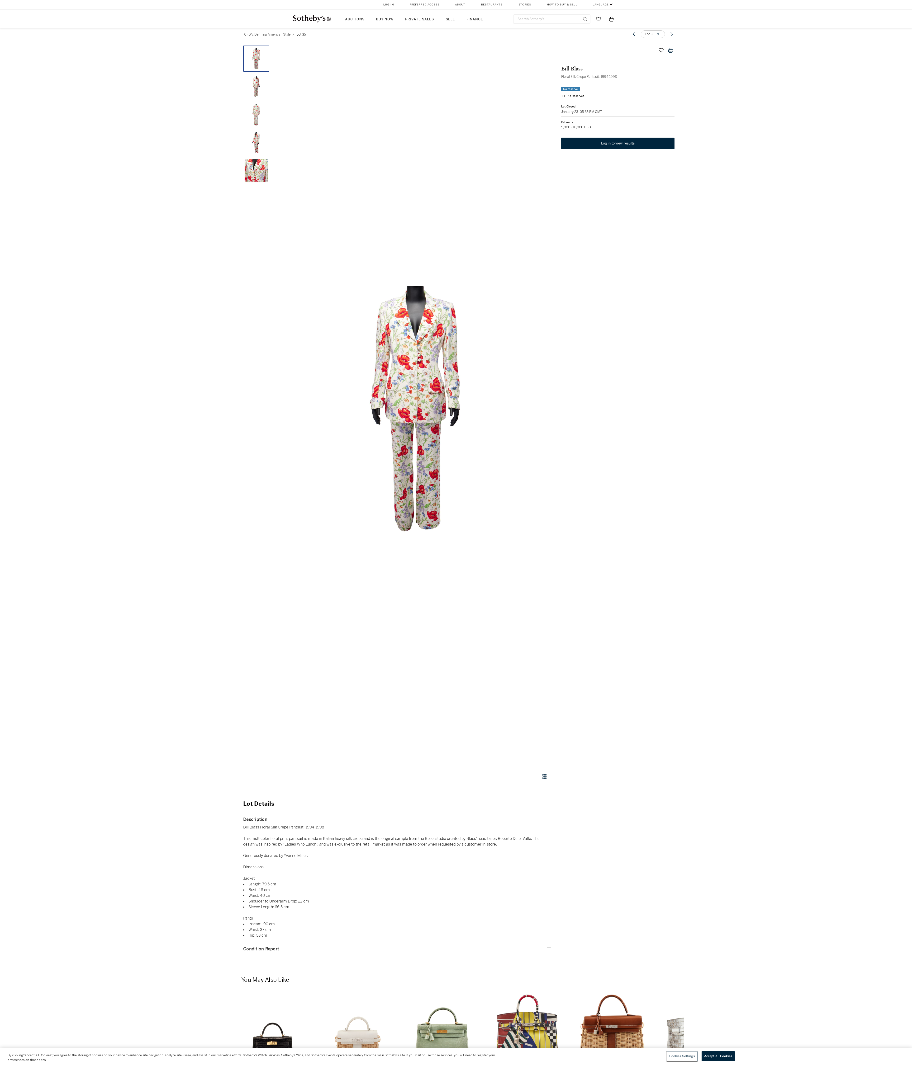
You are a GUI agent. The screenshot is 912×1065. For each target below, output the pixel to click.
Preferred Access (424, 4)
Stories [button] (524, 4)
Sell (450, 19)
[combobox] (551, 19)
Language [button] (601, 4)
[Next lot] (671, 34)
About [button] (460, 4)
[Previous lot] (634, 34)
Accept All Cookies (718, 1056)
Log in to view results (618, 143)
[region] (456, 1056)
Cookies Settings (682, 1056)
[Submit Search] (585, 19)
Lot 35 (301, 34)
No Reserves (575, 96)
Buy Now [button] (385, 19)
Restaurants (491, 4)
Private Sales (419, 19)
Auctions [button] (355, 19)
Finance (474, 19)
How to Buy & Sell (562, 4)
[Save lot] (661, 50)
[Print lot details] (670, 50)
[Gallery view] (544, 776)
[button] (416, 407)
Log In (388, 4)
